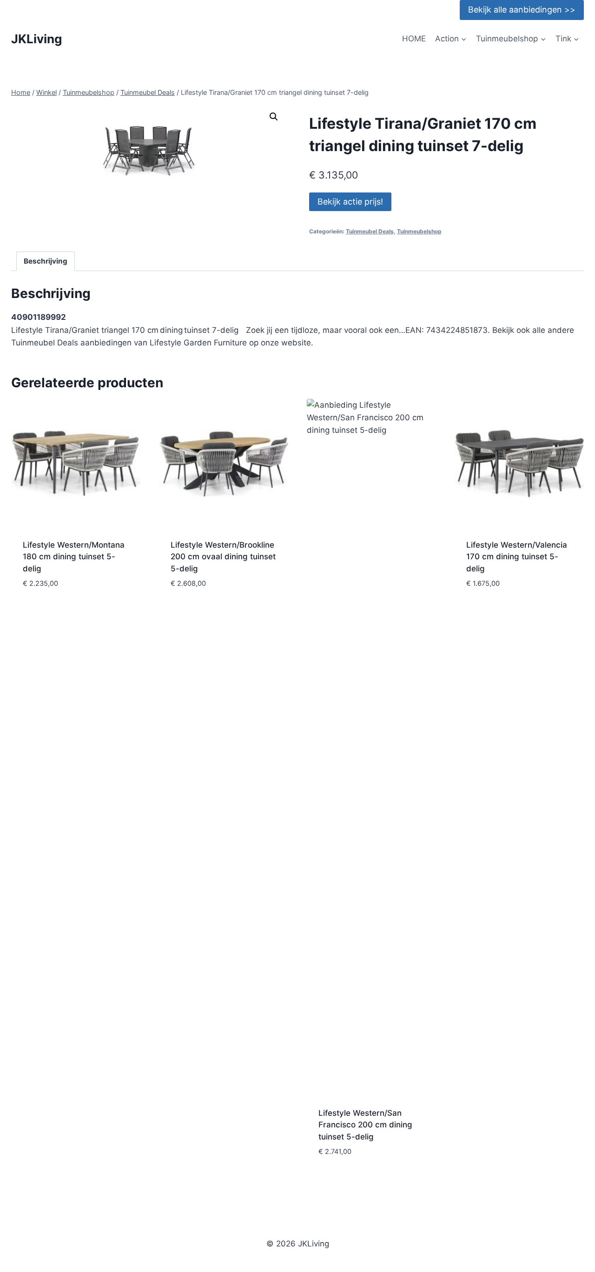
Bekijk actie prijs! (350, 201)
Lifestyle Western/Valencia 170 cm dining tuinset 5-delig (516, 556)
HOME (414, 38)
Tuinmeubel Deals (370, 231)
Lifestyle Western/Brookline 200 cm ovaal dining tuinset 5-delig (223, 556)
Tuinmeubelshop (419, 231)
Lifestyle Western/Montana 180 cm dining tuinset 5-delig (74, 556)
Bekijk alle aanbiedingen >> (521, 9)
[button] (273, 116)
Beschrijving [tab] (45, 261)
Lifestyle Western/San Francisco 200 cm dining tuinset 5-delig (365, 1124)
